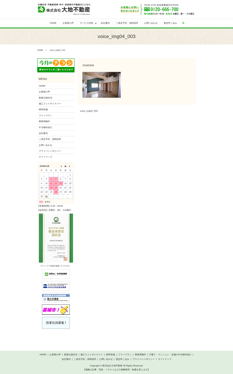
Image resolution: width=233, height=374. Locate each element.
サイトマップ (45, 157)
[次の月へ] (70, 166)
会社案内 (105, 23)
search (184, 23)
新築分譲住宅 (45, 97)
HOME (53, 23)
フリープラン (45, 115)
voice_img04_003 (89, 111)
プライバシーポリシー (50, 151)
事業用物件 (44, 121)
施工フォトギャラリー (50, 103)
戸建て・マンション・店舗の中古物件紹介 (170, 354)
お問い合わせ (151, 23)
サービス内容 (86, 23)
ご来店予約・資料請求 (127, 23)
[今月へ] (65, 166)
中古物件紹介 (45, 127)
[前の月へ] (60, 166)
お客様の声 (68, 23)
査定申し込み (170, 23)
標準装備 (43, 109)
